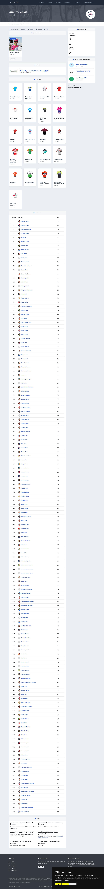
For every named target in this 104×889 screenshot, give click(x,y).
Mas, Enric (23, 443)
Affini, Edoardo (25, 536)
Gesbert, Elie (24, 654)
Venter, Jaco (24, 694)
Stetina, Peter (24, 245)
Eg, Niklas (23, 237)
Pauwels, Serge (25, 403)
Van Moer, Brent (25, 528)
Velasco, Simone (25, 609)
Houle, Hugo (24, 294)
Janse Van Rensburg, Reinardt (28, 682)
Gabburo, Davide (25, 597)
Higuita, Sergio (24, 447)
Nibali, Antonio (24, 326)
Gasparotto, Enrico (25, 678)
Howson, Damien (25, 548)
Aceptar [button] (58, 884)
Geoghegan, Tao (25, 718)
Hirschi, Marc (24, 775)
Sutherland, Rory (25, 811)
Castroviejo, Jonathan (26, 706)
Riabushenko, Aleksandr (27, 807)
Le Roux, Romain (25, 662)
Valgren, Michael (25, 690)
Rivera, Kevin (24, 257)
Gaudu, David (24, 476)
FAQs (46, 29)
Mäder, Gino (24, 686)
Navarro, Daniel (25, 751)
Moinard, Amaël (25, 670)
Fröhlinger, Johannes (26, 767)
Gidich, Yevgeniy (25, 286)
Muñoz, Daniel (24, 269)
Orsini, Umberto (25, 346)
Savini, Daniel (24, 358)
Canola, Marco (24, 629)
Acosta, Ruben (24, 617)
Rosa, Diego (24, 722)
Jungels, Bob (24, 435)
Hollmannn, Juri (25, 747)
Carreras (16, 24)
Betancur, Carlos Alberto (27, 569)
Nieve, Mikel (24, 552)
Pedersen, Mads (25, 221)
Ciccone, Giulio (25, 233)
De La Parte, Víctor (25, 395)
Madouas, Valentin (25, 484)
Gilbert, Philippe (25, 419)
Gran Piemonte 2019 (82, 64)
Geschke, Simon (25, 399)
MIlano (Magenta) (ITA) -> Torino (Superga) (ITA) (34, 71)
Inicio (10, 24)
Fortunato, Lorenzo (25, 593)
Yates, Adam (24, 532)
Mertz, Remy (24, 520)
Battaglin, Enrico (25, 730)
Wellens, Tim (24, 504)
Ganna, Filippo (24, 714)
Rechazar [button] (65, 884)
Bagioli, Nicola (24, 621)
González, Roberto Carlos (27, 601)
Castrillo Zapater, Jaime (27, 573)
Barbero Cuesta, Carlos (26, 565)
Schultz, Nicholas (25, 557)
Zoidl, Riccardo (25, 415)
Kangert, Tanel (24, 464)
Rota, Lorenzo (24, 354)
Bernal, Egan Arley (25, 702)
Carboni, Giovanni (25, 338)
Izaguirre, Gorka (25, 298)
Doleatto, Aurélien (25, 650)
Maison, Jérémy (25, 666)
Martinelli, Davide (25, 431)
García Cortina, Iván (26, 322)
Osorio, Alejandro (25, 637)
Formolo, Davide (25, 362)
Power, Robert (24, 779)
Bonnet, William (25, 480)
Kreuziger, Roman (25, 674)
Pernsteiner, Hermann (26, 306)
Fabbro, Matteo (25, 738)
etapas (24, 29)
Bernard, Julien (25, 225)
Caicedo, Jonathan (25, 455)
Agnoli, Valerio (24, 310)
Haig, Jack (23, 544)
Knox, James (24, 439)
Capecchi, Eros (25, 423)
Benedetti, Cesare (25, 366)
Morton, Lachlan (25, 468)
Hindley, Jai (24, 763)
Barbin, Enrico (24, 334)
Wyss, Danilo (24, 698)
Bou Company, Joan (26, 625)
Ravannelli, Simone (25, 273)
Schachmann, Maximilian (27, 387)
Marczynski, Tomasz (26, 516)
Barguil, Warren (25, 645)
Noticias (13, 868)
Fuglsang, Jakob (25, 278)
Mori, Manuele (24, 787)
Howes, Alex (24, 459)
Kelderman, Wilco (25, 759)
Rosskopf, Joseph (25, 407)
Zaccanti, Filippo (25, 641)
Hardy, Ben (23, 658)
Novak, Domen (24, 330)
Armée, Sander (24, 508)
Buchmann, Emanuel (26, 371)
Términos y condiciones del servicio (47, 886)
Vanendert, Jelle (25, 524)
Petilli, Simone (24, 803)
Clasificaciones (14, 29)
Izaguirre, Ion (24, 302)
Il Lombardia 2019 (81, 78)
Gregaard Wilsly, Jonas (26, 290)
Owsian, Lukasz (25, 391)
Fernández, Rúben (25, 577)
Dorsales (39, 29)
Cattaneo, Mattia (25, 261)
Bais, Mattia (24, 253)
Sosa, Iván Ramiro (25, 726)
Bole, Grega (24, 318)
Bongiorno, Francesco (26, 589)
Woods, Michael (25, 472)
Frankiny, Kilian (25, 496)
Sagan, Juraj (24, 383)
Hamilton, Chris (25, 771)
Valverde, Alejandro (26, 561)
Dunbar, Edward (25, 710)
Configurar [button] (72, 884)
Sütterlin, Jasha (25, 585)
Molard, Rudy (24, 488)
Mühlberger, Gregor (26, 379)
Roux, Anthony (24, 500)
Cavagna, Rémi (24, 427)
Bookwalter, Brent (25, 540)
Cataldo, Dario (24, 282)
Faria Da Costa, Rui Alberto (27, 791)
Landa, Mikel (24, 581)
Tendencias (14, 870)
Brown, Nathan (24, 451)
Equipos (31, 29)
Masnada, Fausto (25, 249)
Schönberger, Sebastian (27, 605)
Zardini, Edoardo (25, 613)
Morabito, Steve (25, 492)
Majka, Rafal (24, 375)
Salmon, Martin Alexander (27, 783)
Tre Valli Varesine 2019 (83, 71)
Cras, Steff (23, 734)
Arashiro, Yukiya (25, 314)
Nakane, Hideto (25, 633)
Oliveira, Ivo (24, 799)
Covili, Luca (24, 342)
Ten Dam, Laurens (25, 411)
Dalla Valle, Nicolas (25, 795)
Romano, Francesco (26, 350)
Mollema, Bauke (25, 241)
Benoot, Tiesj (24, 512)
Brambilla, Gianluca (26, 229)
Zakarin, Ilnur (24, 755)
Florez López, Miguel (26, 265)
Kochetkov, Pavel (25, 743)
